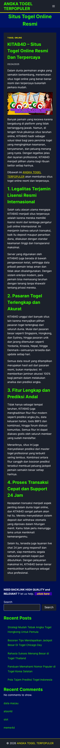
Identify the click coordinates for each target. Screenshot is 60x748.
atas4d (8, 711)
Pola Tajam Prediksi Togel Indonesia (30, 679)
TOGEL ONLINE (14, 38)
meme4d (9, 727)
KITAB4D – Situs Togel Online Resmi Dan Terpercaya (27, 51)
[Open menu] (53, 6)
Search (8, 601)
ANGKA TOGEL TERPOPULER (35, 743)
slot (6, 719)
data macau (11, 703)
